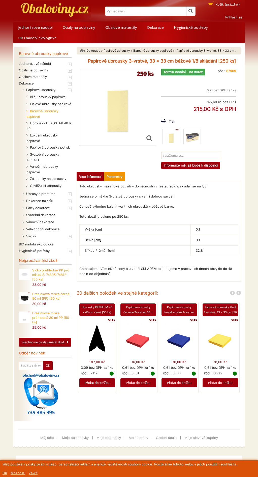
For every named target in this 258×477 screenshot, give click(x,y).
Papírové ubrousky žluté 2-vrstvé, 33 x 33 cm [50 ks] (220, 312)
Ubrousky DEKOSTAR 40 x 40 (48, 126)
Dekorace (155, 27)
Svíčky (30, 236)
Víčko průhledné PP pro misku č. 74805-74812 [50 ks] (50, 274)
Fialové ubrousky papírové (50, 104)
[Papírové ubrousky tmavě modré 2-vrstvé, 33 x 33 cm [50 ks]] (179, 336)
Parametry (114, 177)
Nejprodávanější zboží (38, 260)
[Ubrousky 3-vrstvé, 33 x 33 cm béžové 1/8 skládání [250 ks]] (171, 137)
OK (5, 473)
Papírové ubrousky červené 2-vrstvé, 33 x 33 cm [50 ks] (138, 312)
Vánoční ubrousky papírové (42, 169)
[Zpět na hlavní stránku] (81, 51)
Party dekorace (37, 208)
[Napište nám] (40, 394)
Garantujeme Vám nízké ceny (102, 269)
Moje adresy (138, 438)
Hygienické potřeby (191, 27)
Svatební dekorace (40, 215)
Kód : (221, 71)
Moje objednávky (75, 438)
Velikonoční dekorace (42, 229)
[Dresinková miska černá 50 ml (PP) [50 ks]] (24, 298)
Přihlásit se (233, 17)
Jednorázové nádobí (35, 27)
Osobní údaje (166, 438)
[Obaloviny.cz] (54, 10)
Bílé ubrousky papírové (47, 97)
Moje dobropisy (108, 438)
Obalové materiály (121, 27)
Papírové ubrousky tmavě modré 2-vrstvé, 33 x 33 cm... (179, 312)
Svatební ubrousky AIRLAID (42, 157)
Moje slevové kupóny (201, 438)
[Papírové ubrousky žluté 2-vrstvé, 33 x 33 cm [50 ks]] (220, 336)
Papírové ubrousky (40, 90)
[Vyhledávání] (191, 11)
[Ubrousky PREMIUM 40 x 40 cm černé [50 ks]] (97, 336)
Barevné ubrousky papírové (42, 114)
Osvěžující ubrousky (45, 186)
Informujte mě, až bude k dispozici (191, 165)
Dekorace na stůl (39, 201)
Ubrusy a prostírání (40, 194)
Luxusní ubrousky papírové (42, 138)
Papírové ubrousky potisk (49, 147)
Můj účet (47, 438)
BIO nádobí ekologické (37, 37)
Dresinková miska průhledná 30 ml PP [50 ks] (50, 317)
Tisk (172, 121)
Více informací (90, 177)
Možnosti (18, 473)
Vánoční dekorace (39, 222)
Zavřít (33, 473)
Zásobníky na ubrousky (47, 179)
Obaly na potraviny (79, 27)
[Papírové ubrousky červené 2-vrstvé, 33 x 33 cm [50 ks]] (138, 336)
